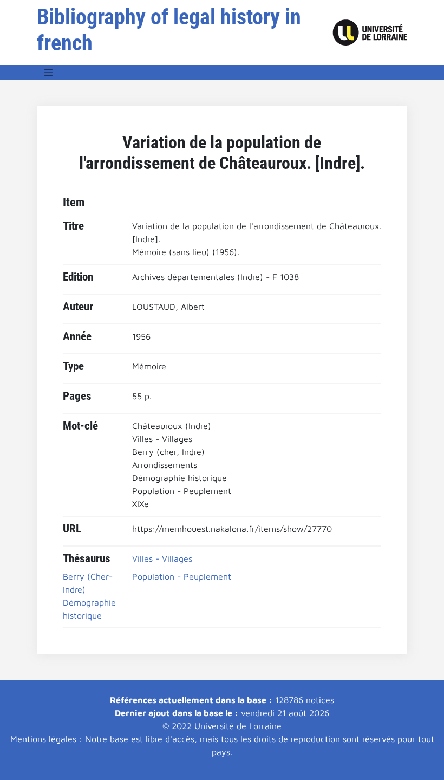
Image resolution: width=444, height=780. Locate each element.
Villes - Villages (162, 558)
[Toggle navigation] (49, 72)
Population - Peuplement (181, 576)
